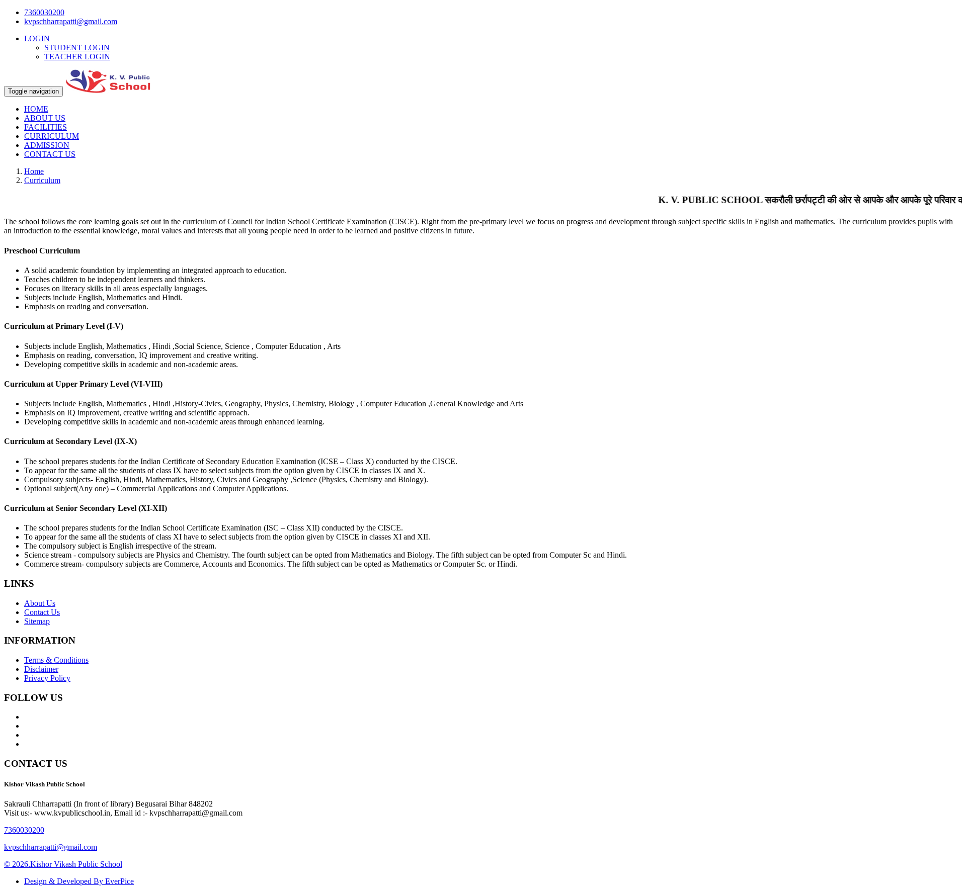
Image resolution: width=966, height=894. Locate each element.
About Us (39, 603)
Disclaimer (41, 669)
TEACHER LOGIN (77, 56)
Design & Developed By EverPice (79, 881)
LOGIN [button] (37, 38)
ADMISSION (46, 145)
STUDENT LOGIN (77, 47)
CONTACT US (49, 154)
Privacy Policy (47, 678)
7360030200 (44, 12)
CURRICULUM (51, 136)
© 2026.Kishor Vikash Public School (63, 864)
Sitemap (37, 621)
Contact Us (42, 612)
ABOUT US (44, 118)
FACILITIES (45, 127)
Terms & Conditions (56, 660)
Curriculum (42, 180)
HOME (36, 109)
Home (34, 171)
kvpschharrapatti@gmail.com (70, 21)
